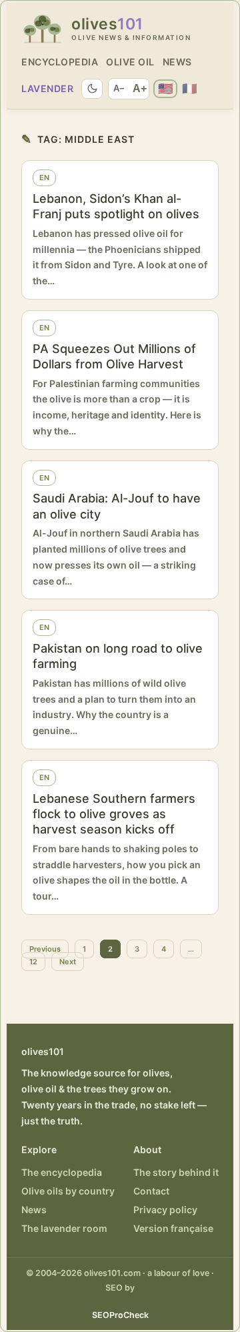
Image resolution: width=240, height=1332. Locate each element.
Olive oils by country (68, 1191)
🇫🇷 (189, 88)
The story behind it (176, 1172)
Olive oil (130, 61)
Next (67, 961)
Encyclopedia (59, 61)
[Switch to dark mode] (92, 89)
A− (119, 88)
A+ (140, 88)
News (177, 61)
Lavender (47, 88)
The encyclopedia (61, 1172)
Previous (45, 949)
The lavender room (64, 1228)
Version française (173, 1228)
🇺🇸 (165, 88)
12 (33, 961)
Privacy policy (165, 1209)
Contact (151, 1191)
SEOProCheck (120, 1315)
